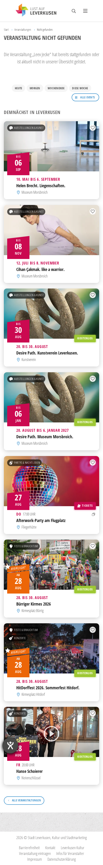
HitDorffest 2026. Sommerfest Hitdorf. (48, 688)
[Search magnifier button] (74, 11)
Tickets (87, 505)
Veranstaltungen (22, 29)
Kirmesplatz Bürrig (33, 610)
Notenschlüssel (31, 778)
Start (6, 29)
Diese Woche (80, 88)
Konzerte (20, 638)
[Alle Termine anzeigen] (93, 514)
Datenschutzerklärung (61, 859)
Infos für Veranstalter (70, 853)
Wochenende (56, 88)
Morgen (35, 88)
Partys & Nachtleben (27, 462)
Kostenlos (85, 338)
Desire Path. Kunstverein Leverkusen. (47, 353)
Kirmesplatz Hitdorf (33, 694)
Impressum (34, 859)
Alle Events (87, 97)
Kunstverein (29, 359)
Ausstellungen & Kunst (29, 128)
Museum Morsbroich (35, 192)
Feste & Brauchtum (26, 546)
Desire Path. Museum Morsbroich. (44, 436)
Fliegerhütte (29, 527)
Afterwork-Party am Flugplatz (40, 520)
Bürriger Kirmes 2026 (33, 604)
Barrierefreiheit (29, 847)
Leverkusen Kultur (72, 847)
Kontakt (50, 847)
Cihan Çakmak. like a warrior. (40, 269)
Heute (18, 88)
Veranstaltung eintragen (35, 853)
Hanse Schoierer (29, 771)
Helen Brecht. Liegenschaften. (40, 186)
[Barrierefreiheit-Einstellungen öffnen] (10, 745)
